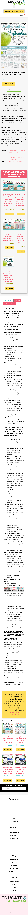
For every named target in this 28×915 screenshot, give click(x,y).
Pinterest (14, 887)
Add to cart (8, 84)
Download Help (14, 838)
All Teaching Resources (16, 153)
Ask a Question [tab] (9, 303)
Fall (25, 155)
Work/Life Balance (14, 871)
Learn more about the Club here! (14, 713)
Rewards (14, 813)
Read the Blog (14, 859)
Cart (14, 810)
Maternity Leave (14, 868)
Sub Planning (14, 862)
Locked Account (14, 835)
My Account (14, 807)
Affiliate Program (14, 821)
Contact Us (14, 850)
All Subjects (21, 150)
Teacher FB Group (14, 881)
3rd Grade (12, 161)
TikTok (14, 890)
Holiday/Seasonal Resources (17, 157)
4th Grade (19, 161)
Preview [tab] (17, 300)
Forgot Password (14, 832)
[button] (14, 6)
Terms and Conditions (18, 912)
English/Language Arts (16, 155)
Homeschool (13, 150)
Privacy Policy (7, 912)
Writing (17, 159)
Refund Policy (14, 841)
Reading (11, 159)
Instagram (14, 884)
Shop (14, 804)
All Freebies (14, 815)
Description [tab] (8, 300)
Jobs (14, 818)
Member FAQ (14, 847)
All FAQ (14, 844)
